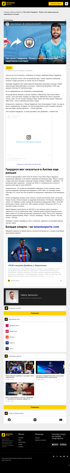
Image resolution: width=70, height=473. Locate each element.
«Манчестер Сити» (12, 75)
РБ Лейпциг (21, 70)
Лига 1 (11, 348)
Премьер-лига (14, 325)
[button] (65, 20)
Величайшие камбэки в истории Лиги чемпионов (20, 376)
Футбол (19, 12)
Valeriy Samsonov (16, 24)
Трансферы (29, 70)
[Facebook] (53, 456)
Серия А (12, 343)
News (13, 12)
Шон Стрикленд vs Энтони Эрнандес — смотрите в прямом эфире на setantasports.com (20, 399)
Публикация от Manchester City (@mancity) (29, 164)
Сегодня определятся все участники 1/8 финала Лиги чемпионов (50, 376)
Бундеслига (13, 331)
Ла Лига (11, 337)
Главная (7, 12)
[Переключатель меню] (66, 3)
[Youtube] (60, 456)
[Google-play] (67, 456)
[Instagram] (57, 456)
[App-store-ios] (64, 456)
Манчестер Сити (12, 70)
